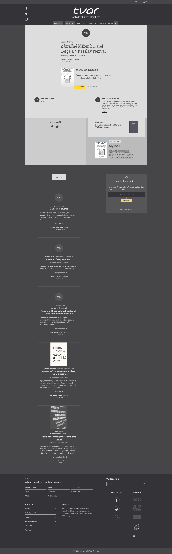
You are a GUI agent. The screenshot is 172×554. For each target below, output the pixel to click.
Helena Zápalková (114, 152)
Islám (75, 516)
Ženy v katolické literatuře (70, 508)
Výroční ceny (73, 513)
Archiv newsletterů (126, 209)
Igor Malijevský (125, 152)
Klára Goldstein (113, 156)
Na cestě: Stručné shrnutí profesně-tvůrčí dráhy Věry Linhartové (59, 312)
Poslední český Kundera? (59, 259)
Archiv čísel (75, 488)
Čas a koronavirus (59, 209)
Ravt (78, 23)
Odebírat (126, 200)
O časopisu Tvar (54, 496)
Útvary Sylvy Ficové (85, 513)
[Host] (137, 499)
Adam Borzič (113, 150)
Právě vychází (84, 508)
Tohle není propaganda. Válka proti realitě (59, 438)
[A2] (137, 508)
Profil (43, 102)
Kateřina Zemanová (127, 154)
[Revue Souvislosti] (137, 517)
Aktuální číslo (30, 488)
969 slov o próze (67, 516)
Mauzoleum (65, 511)
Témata (68, 23)
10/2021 (97, 75)
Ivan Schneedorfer (114, 154)
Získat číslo (91, 87)
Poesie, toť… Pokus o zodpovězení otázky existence (59, 372)
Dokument (65, 513)
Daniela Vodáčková (123, 150)
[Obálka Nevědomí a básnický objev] (58, 354)
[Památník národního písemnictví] (137, 527)
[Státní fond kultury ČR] (137, 536)
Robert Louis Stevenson (126, 156)
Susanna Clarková (114, 157)
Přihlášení (80, 87)
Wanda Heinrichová (127, 157)
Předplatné (75, 492)
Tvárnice (102, 23)
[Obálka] (58, 417)
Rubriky (57, 23)
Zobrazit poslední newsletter (126, 205)
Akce (84, 23)
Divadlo (72, 511)
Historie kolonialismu (82, 511)
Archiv (110, 23)
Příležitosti (93, 23)
